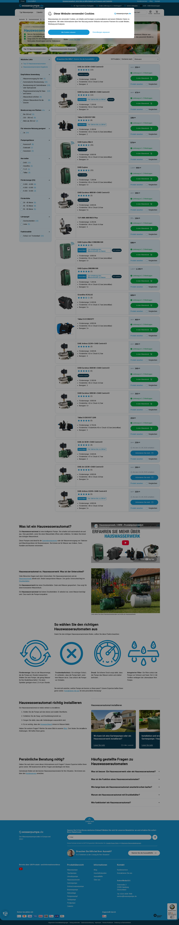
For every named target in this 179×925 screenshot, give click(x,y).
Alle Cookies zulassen (68, 32)
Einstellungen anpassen (101, 32)
